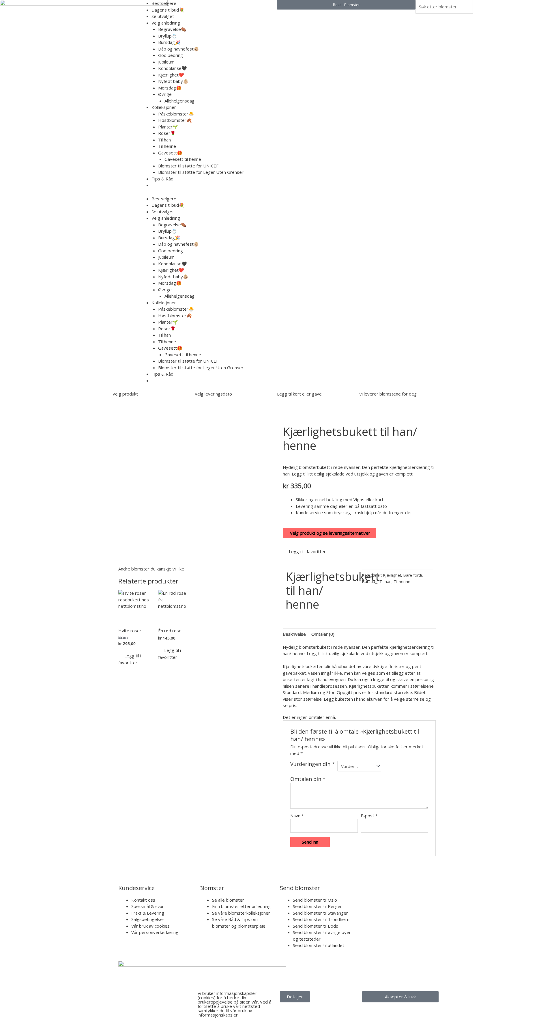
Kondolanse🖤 (172, 68)
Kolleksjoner (163, 107)
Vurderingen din (312, 764)
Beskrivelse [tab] (294, 634)
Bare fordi (412, 575)
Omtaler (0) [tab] (322, 634)
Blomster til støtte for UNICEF (188, 166)
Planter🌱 (168, 127)
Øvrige (165, 94)
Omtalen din (307, 778)
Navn (297, 815)
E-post (369, 815)
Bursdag (369, 581)
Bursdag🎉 (169, 42)
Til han (164, 140)
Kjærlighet (392, 575)
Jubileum (166, 62)
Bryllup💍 (167, 36)
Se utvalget (162, 16)
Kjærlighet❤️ (171, 75)
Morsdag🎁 (169, 88)
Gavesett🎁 (170, 153)
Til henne (167, 146)
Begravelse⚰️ (172, 29)
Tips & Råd (162, 179)
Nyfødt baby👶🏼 (173, 81)
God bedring (170, 55)
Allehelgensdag (179, 101)
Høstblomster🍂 (175, 120)
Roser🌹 (167, 133)
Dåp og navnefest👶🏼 (178, 49)
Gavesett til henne (182, 159)
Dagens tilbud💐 (167, 10)
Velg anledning (165, 23)
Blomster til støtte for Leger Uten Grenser (201, 172)
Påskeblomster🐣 (176, 114)
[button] (304, 551)
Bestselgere (163, 3)
